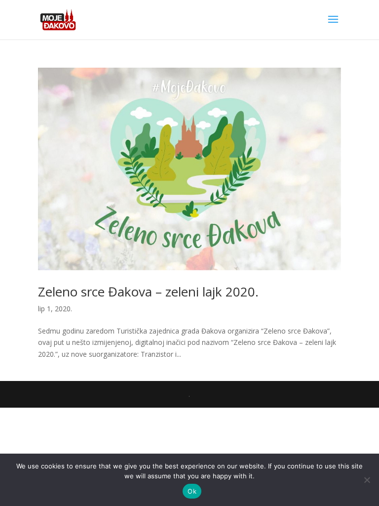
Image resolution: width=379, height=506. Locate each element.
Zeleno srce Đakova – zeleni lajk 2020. (148, 291)
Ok (192, 491)
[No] (367, 480)
